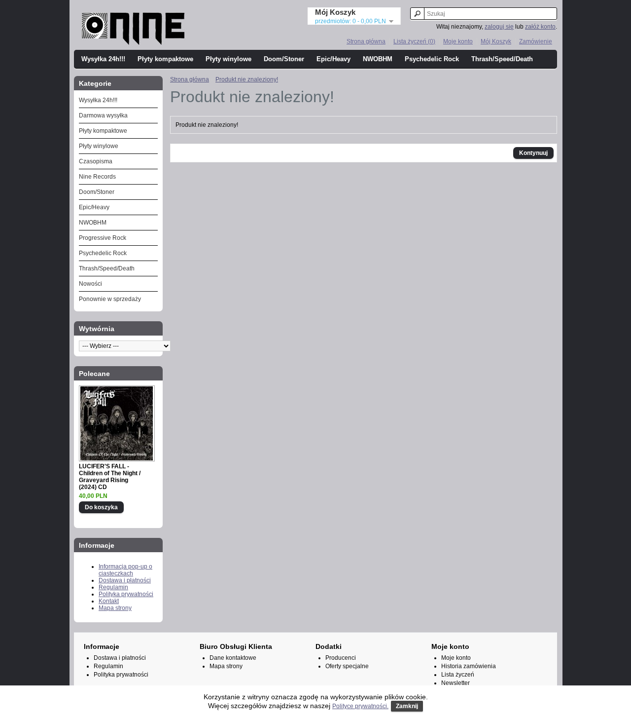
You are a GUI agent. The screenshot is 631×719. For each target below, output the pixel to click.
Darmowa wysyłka (103, 115)
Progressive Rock (102, 237)
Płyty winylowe (228, 59)
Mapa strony (115, 608)
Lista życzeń (457, 674)
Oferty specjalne (347, 666)
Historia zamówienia (468, 666)
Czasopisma (95, 161)
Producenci (340, 657)
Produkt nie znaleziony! (246, 79)
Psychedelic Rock (432, 59)
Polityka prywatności (126, 594)
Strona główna (366, 41)
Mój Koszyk (496, 41)
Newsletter (455, 683)
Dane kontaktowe (233, 657)
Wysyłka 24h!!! (103, 59)
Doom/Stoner (284, 59)
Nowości (90, 283)
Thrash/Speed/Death (502, 59)
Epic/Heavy (333, 59)
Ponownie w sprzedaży (110, 299)
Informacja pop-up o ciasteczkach (125, 570)
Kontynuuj (533, 153)
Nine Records (97, 176)
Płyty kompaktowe (165, 59)
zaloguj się (499, 26)
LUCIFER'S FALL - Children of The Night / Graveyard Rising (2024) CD (109, 477)
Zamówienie (535, 41)
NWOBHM (377, 59)
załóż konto (540, 26)
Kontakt (109, 601)
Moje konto (458, 41)
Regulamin (113, 587)
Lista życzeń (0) (414, 41)
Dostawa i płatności (125, 580)
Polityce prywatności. (360, 706)
